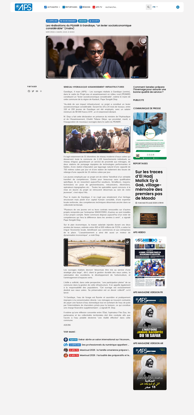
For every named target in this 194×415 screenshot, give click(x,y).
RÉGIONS (86, 7)
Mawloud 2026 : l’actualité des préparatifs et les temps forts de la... (115, 355)
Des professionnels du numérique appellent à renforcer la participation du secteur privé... (128, 344)
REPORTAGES (71, 7)
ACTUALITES (52, 7)
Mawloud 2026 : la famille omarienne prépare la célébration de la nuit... (117, 350)
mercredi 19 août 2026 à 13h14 (150, 203)
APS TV (99, 7)
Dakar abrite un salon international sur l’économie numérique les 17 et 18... (117, 339)
